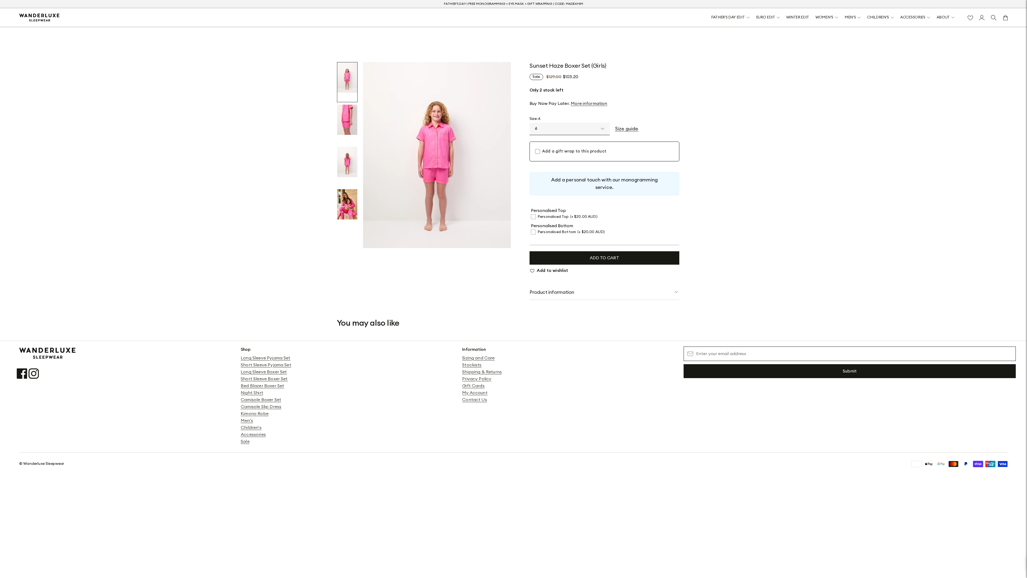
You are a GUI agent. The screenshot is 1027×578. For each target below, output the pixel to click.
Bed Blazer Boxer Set (262, 386)
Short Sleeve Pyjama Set (266, 365)
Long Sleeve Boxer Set (264, 372)
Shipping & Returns (482, 372)
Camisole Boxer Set (261, 400)
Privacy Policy (476, 379)
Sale (245, 441)
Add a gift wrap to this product (574, 151)
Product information (552, 292)
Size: (535, 119)
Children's (251, 427)
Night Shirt (252, 393)
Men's (247, 421)
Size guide (626, 128)
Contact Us (474, 400)
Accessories (253, 434)
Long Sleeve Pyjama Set (265, 358)
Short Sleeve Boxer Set (264, 379)
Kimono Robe (255, 414)
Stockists (471, 365)
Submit (850, 371)
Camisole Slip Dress (261, 407)
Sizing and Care (478, 358)
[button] (347, 82)
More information (589, 103)
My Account (475, 393)
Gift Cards (473, 386)
